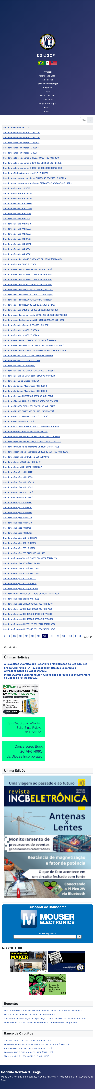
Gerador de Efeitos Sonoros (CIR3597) (21, 147)
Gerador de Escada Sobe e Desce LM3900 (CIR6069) (28, 355)
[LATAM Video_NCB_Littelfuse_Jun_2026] (23, 727)
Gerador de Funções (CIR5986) (17, 502)
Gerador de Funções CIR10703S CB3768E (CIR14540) (28, 604)
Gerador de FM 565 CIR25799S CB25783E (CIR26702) (28, 411)
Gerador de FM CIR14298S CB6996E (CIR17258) (25, 416)
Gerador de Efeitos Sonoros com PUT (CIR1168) (25, 173)
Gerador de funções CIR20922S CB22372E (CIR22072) (29, 624)
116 (20, 636)
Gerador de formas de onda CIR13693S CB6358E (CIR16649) (31, 436)
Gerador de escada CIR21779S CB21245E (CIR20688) (28, 294)
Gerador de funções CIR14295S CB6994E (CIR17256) (28, 609)
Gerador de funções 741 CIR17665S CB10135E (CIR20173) (30, 558)
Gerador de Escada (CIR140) (16, 218)
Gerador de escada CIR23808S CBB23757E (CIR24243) (29, 305)
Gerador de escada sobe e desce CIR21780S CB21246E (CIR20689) (34, 350)
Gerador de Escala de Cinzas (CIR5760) (21, 381)
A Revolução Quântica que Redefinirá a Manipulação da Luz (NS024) (45, 663)
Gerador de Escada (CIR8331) (17, 244)
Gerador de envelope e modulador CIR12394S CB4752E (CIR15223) (34, 178)
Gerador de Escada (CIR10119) (17, 193)
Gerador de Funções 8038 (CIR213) (19, 578)
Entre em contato (28, 1076)
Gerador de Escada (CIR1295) (17, 213)
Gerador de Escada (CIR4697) (17, 229)
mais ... (47, 111)
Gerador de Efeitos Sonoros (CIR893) (20, 153)
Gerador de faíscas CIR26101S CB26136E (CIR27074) (28, 396)
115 (14, 636)
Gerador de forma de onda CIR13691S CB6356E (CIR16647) (31, 426)
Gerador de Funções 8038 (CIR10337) (21, 568)
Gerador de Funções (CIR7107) (17, 517)
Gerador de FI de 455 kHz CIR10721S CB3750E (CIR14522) (30, 401)
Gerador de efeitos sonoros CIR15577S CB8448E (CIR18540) (31, 158)
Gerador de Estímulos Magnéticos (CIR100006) (25, 386)
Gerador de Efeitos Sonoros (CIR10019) (21, 132)
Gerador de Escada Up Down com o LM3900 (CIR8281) (29, 376)
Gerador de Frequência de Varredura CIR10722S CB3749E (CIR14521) (35, 452)
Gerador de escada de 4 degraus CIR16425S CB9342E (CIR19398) (34, 320)
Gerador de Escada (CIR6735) (17, 239)
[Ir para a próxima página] (75, 636)
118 (32, 636)
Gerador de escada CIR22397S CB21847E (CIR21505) (28, 300)
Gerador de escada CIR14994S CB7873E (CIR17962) (27, 269)
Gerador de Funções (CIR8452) (17, 528)
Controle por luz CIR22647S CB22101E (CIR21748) (27, 1040)
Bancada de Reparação (47, 83)
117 (26, 636)
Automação (47, 79)
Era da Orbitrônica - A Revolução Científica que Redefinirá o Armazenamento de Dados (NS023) (40, 669)
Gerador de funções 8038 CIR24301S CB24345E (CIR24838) (31, 593)
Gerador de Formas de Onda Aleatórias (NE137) (25, 431)
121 (51, 636)
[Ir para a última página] (80, 636)
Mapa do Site (8, 1076)
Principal (48, 72)
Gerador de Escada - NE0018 (16, 188)
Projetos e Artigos (47, 103)
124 (70, 636)
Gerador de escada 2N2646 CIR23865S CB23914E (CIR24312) (32, 259)
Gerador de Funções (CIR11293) (18, 492)
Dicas (47, 91)
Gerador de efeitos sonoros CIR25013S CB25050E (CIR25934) (32, 168)
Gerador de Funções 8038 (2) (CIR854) (21, 563)
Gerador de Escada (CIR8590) (17, 254)
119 (38, 636)
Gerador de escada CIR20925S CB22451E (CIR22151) (28, 289)
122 (57, 636)
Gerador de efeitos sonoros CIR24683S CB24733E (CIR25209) (32, 163)
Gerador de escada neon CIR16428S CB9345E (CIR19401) (30, 340)
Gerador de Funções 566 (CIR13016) (20, 543)
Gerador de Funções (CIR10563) (18, 477)
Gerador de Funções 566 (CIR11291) (20, 538)
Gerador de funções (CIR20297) (18, 497)
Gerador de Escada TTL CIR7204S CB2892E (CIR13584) (29, 370)
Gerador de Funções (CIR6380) (17, 512)
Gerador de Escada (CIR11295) (17, 208)
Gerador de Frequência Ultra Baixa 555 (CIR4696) (26, 457)
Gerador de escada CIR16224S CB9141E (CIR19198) (27, 284)
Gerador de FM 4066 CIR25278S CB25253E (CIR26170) (29, 406)
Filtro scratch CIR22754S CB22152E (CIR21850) (26, 1056)
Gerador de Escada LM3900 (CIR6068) (21, 330)
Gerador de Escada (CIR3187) (17, 223)
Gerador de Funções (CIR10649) (18, 487)
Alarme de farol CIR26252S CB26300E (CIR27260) (28, 1048)
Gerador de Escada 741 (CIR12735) (19, 264)
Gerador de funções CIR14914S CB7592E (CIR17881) (28, 614)
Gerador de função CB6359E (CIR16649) (22, 462)
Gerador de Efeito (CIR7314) (16, 127)
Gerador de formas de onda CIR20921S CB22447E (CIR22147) (32, 441)
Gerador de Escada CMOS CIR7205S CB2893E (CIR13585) (30, 310)
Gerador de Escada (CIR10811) (17, 203)
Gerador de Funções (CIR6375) (17, 507)
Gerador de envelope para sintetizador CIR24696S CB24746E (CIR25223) (37, 183)
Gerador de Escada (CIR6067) (17, 234)
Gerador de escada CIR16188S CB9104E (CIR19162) (27, 274)
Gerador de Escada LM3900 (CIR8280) (21, 335)
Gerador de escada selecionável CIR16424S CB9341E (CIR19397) (33, 345)
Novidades (48, 99)
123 (63, 636)
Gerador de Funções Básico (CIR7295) (21, 599)
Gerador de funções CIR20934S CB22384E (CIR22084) (29, 629)
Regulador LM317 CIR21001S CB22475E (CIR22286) (28, 1052)
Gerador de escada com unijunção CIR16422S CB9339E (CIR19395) (35, 315)
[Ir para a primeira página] (4, 636)
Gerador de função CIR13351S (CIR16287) (22, 467)
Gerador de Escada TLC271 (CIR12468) (21, 360)
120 (45, 636)
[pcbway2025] (20, 699)
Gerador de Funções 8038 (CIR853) (19, 583)
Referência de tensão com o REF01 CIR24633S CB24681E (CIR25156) (37, 1044)
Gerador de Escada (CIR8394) (17, 249)
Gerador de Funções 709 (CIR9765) (19, 548)
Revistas (47, 107)
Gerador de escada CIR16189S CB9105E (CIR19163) (27, 279)
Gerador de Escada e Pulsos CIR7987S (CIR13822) (26, 325)
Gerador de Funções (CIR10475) (18, 472)
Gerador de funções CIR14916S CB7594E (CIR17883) (28, 619)
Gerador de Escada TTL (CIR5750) (19, 365)
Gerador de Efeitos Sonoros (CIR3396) (21, 142)
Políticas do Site (68, 1076)
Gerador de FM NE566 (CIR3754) (18, 421)
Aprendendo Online (48, 76)
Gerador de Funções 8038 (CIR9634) (20, 588)
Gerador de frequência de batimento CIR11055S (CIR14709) (31, 446)
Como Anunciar (48, 1076)
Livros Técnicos (47, 95)
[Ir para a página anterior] (9, 636)
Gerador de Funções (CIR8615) (17, 533)
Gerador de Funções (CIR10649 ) (18, 482)
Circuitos (47, 87)
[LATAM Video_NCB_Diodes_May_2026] (23, 751)
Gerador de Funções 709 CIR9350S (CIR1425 (24, 553)
